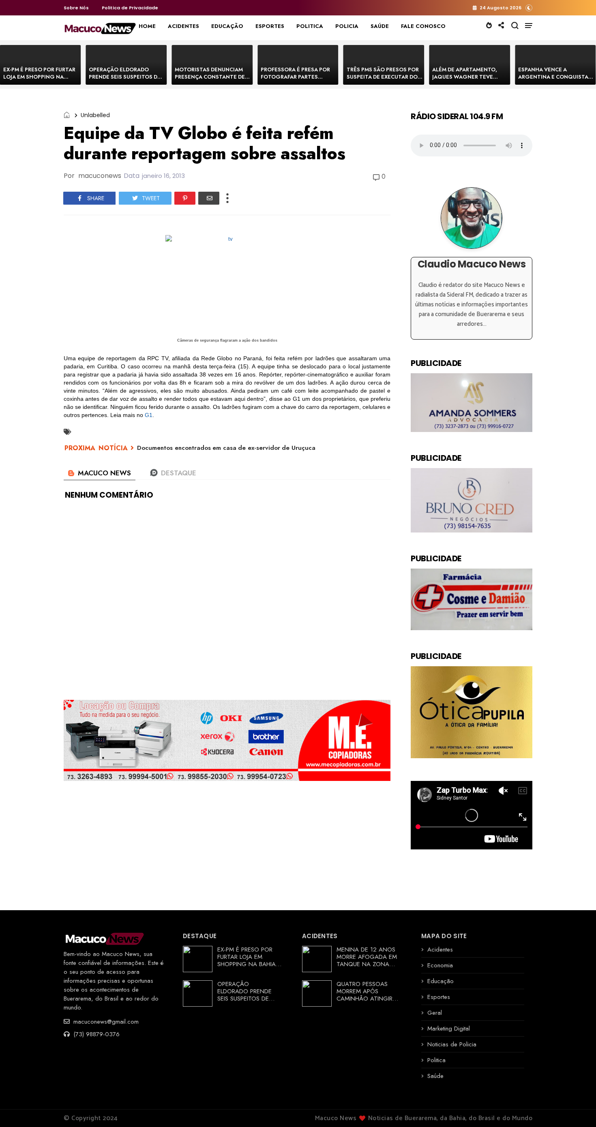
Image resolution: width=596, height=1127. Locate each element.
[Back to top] (576, 1107)
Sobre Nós (76, 7)
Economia (440, 965)
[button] (528, 7)
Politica (436, 1060)
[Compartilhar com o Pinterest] (184, 198)
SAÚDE (380, 26)
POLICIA (346, 26)
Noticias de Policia (451, 1044)
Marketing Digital (448, 1028)
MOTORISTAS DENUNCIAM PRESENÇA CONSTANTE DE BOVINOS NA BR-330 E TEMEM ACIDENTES (210, 80)
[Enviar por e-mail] (208, 198)
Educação (440, 981)
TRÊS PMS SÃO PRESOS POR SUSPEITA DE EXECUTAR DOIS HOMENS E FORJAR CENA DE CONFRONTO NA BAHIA (384, 80)
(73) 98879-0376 (95, 1034)
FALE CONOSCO (423, 26)
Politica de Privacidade (130, 7)
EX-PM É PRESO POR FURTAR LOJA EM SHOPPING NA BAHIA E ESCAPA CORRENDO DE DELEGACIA (40, 80)
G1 (148, 415)
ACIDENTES (183, 26)
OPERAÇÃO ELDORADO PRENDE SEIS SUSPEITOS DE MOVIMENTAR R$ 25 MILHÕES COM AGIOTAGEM (125, 80)
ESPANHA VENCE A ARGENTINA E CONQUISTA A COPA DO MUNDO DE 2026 (555, 77)
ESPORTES (269, 26)
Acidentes (440, 949)
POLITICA (309, 26)
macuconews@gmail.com (105, 1021)
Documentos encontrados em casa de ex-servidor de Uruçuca (226, 447)
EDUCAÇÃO (227, 26)
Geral (434, 1012)
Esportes (438, 996)
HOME (147, 26)
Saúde (435, 1075)
